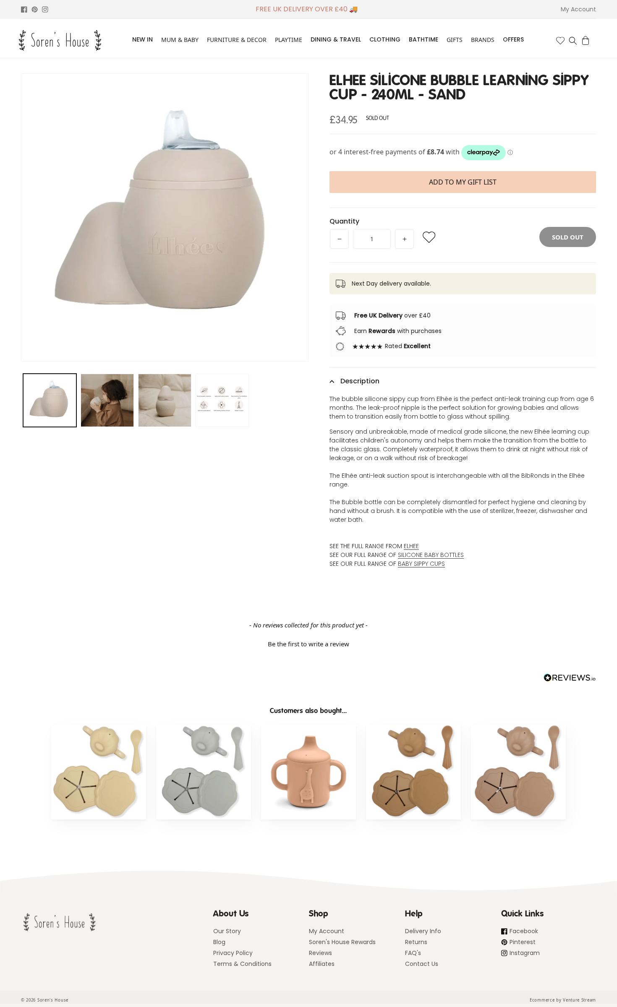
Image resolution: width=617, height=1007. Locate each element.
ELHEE (411, 546)
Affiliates (322, 964)
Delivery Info (423, 931)
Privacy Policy (233, 953)
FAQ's (413, 953)
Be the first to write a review (308, 644)
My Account (326, 931)
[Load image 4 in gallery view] (222, 400)
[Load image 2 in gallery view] (107, 400)
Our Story (227, 931)
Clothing (384, 39)
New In (142, 39)
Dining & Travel (336, 39)
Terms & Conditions (242, 964)
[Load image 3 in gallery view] (164, 400)
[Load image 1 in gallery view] (49, 400)
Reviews (320, 953)
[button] (573, 40)
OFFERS (513, 39)
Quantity (344, 221)
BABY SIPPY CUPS (421, 563)
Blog (219, 942)
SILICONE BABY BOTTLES (431, 555)
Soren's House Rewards (342, 942)
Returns (416, 942)
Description (359, 381)
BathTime (423, 39)
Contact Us (421, 964)
